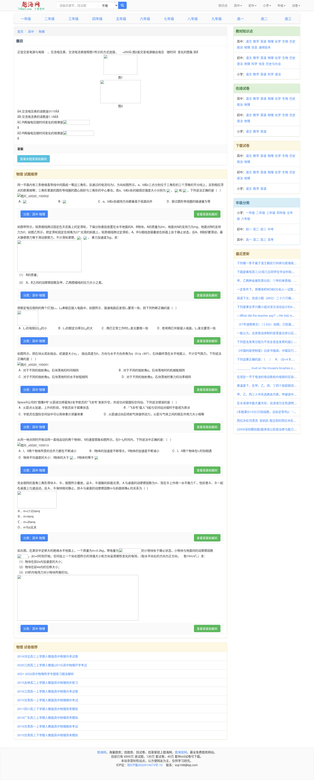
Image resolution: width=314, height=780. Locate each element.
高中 (31, 31)
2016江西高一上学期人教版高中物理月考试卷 (47, 691)
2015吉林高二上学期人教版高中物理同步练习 (47, 682)
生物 (285, 41)
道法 (240, 63)
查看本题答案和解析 (33, 159)
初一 (249, 229)
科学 (254, 63)
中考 (271, 229)
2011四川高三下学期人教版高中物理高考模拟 (47, 709)
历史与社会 (273, 63)
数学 (256, 41)
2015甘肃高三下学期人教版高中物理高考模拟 (47, 735)
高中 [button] (237, 5)
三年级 (73, 18)
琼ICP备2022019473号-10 (145, 765)
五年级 (121, 18)
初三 (263, 229)
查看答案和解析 (207, 214)
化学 (278, 41)
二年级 (49, 18)
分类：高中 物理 (34, 214)
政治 (240, 47)
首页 (20, 31)
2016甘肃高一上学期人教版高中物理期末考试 (47, 726)
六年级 (145, 18)
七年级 (169, 18)
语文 (249, 41)
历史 (292, 41)
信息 (254, 47)
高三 (288, 18)
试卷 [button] (295, 5)
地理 (247, 47)
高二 (264, 18)
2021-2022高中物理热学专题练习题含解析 (45, 674)
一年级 (26, 18)
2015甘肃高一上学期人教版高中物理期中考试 (47, 700)
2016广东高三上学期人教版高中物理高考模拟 (47, 717)
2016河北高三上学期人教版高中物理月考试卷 (47, 656)
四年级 (97, 18)
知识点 (223, 5)
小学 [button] (266, 5)
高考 (271, 239)
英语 (263, 41)
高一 (240, 18)
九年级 (216, 18)
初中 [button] (251, 5)
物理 (42, 31)
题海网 (101, 752)
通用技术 (265, 47)
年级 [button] (280, 5)
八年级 (193, 18)
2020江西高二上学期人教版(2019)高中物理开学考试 (52, 665)
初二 (256, 229)
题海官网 (181, 752)
